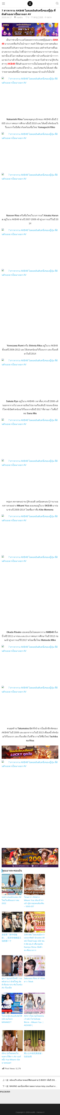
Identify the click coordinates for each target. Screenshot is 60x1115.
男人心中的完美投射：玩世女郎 (34, 1055)
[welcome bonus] (30, 29)
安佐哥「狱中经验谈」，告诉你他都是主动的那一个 (11, 938)
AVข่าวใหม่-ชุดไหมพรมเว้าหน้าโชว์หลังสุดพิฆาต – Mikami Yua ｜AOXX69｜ (34, 1020)
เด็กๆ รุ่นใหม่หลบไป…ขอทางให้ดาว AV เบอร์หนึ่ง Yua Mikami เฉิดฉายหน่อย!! (11, 1058)
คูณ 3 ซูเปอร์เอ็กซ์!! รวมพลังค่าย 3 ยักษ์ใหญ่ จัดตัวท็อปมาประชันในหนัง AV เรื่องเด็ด (12, 983)
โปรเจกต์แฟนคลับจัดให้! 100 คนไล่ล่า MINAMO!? (12, 1019)
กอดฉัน (19, 17)
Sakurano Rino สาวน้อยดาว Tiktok (34, 980)
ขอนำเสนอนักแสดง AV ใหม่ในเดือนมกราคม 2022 (11, 900)
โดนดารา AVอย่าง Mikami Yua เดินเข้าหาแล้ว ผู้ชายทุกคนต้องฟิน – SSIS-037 (34, 902)
